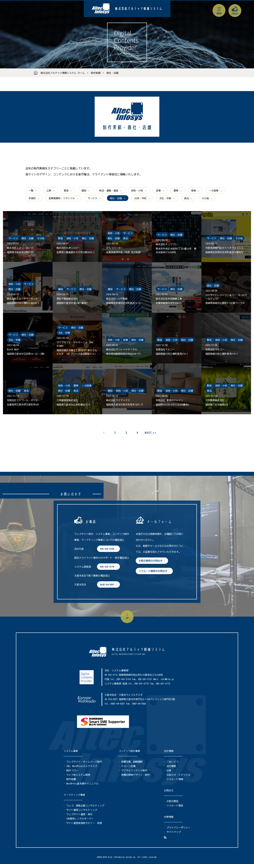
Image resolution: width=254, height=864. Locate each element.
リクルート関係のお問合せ (153, 571)
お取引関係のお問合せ (151, 560)
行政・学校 (140, 198)
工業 (48, 190)
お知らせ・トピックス (178, 775)
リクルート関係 (174, 805)
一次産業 (213, 190)
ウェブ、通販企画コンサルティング (85, 805)
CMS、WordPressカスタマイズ (81, 766)
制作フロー (72, 770)
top (127, 618)
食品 (186, 198)
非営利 (32, 198)
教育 (193, 190)
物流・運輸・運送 (108, 190)
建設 (84, 190)
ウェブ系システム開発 (78, 775)
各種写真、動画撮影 (132, 761)
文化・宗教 (165, 198)
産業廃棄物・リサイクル (62, 198)
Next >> (150, 432)
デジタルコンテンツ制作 (134, 770)
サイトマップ (173, 832)
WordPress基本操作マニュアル (82, 783)
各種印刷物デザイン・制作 (135, 775)
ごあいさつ (172, 761)
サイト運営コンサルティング (81, 810)
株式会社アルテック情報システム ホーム (63, 73)
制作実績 (95, 73)
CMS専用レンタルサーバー (80, 818)
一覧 (31, 190)
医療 (158, 190)
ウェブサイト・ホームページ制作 (84, 761)
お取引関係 (172, 801)
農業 (176, 190)
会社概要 (171, 766)
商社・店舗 (112, 73)
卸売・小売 (137, 190)
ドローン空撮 (128, 766)
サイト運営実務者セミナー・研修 (84, 823)
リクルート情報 (174, 779)
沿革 (168, 770)
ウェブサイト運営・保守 (79, 814)
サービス (92, 198)
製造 (66, 190)
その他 (205, 198)
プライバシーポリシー (178, 827)
